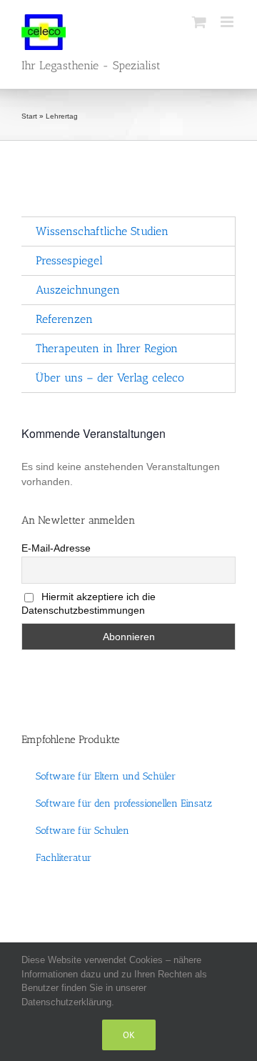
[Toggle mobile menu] (228, 21)
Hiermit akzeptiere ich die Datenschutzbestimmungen (88, 603)
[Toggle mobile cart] (199, 21)
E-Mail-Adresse (56, 548)
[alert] (128, 474)
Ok (129, 1035)
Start (29, 116)
